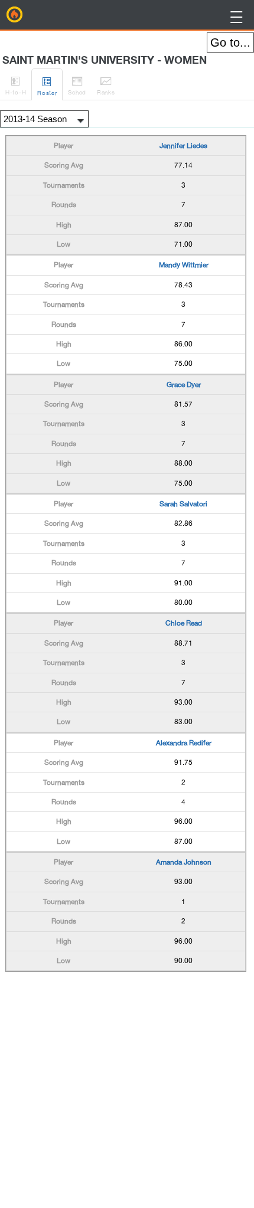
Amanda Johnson (183, 862)
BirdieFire (14, 14)
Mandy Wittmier (184, 265)
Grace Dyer (184, 385)
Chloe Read (183, 623)
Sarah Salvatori (183, 504)
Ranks (106, 85)
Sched (77, 85)
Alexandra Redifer (183, 743)
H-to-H (15, 85)
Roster (47, 85)
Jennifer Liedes (183, 146)
